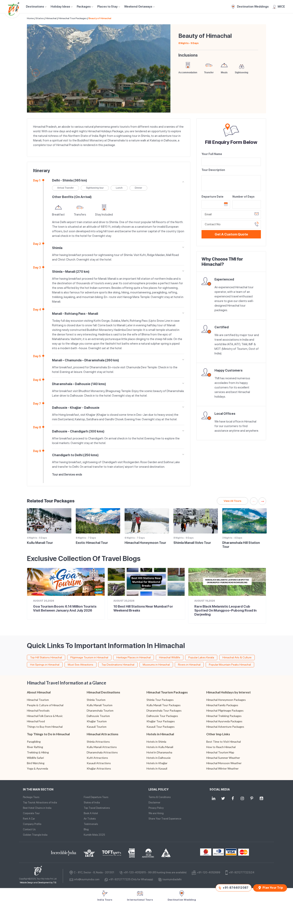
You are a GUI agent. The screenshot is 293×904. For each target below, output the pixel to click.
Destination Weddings (252, 6)
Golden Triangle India (35, 834)
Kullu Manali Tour (40, 543)
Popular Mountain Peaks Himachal (230, 664)
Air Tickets (90, 818)
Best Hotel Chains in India (37, 807)
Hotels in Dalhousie (158, 757)
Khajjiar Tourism (97, 721)
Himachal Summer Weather (223, 757)
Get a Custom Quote (231, 234)
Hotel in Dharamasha (159, 752)
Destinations (35, 6)
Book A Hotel (91, 813)
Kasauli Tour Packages (160, 726)
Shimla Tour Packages (160, 699)
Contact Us (29, 829)
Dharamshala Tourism (100, 710)
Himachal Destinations (103, 692)
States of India (92, 802)
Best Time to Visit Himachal (223, 741)
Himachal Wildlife (169, 657)
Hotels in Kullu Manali (159, 747)
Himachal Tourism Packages (167, 692)
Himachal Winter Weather (222, 768)
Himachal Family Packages (222, 705)
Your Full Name (212, 154)
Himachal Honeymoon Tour (145, 543)
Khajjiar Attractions (99, 768)
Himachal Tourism (38, 699)
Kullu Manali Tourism (99, 705)
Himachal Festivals (38, 710)
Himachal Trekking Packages (224, 716)
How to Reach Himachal (221, 747)
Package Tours (31, 797)
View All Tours (232, 500)
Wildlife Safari (35, 757)
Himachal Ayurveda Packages (224, 721)
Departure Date (212, 196)
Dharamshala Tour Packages (164, 710)
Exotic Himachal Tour (92, 543)
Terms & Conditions (159, 797)
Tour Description (213, 170)
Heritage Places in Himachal (133, 657)
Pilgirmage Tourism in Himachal (89, 657)
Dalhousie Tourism (98, 716)
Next (161, 72)
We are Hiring (156, 813)
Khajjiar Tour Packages (160, 721)
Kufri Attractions (97, 757)
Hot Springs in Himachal (44, 664)
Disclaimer (154, 802)
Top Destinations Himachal (117, 664)
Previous (35, 72)
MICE (281, 6)
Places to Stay (107, 6)
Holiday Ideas (60, 6)
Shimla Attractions (98, 741)
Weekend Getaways (138, 6)
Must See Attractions (80, 664)
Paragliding (34, 741)
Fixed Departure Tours (96, 797)
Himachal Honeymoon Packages (226, 699)
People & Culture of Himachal (45, 705)
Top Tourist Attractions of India (40, 802)
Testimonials (91, 824)
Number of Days (243, 196)
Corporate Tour (31, 813)
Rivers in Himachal (189, 664)
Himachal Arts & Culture (237, 657)
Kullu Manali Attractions (102, 747)
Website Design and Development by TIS (38, 882)
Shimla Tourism (96, 699)
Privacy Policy (156, 807)
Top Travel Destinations (97, 807)
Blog (86, 829)
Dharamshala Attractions (102, 752)
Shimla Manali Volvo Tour (192, 543)
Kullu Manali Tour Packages (163, 705)
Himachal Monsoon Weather (224, 763)
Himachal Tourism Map (220, 752)
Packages (84, 6)
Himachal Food (36, 721)
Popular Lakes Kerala (201, 657)
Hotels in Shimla (156, 741)
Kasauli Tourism (96, 726)
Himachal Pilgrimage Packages (225, 710)
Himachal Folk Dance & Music (45, 716)
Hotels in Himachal (160, 734)
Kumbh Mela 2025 (94, 834)
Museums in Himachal (156, 664)
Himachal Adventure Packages (225, 726)
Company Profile (32, 824)
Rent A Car (29, 818)
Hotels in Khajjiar (156, 763)
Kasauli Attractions (99, 763)
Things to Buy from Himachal (45, 726)
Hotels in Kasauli (156, 768)
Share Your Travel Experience (164, 818)
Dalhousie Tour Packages (162, 716)
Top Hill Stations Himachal (46, 657)
